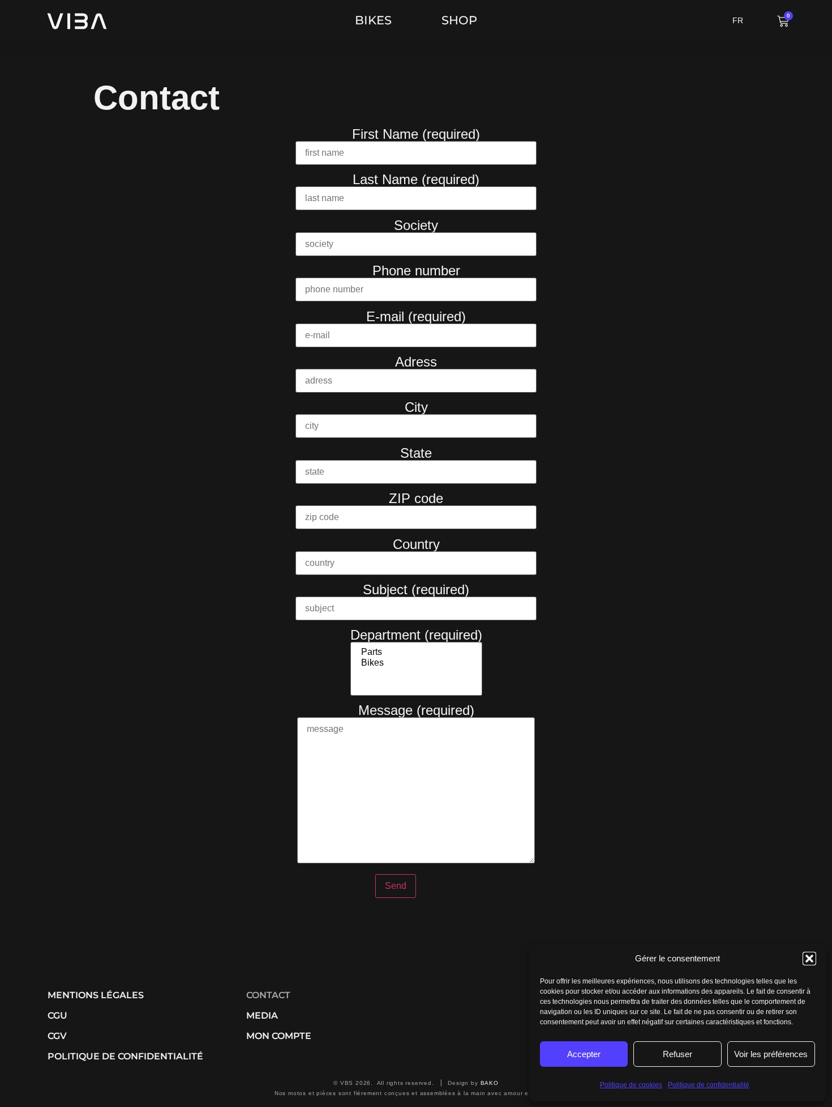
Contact (268, 995)
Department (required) (416, 635)
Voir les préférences (771, 1054)
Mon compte (278, 1036)
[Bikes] (416, 663)
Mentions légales (96, 995)
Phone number (416, 271)
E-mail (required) (416, 317)
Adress (416, 362)
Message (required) (416, 711)
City (416, 408)
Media (262, 1015)
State (416, 453)
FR (737, 20)
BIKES (373, 20)
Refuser (677, 1054)
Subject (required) (416, 590)
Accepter (584, 1054)
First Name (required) (416, 134)
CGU (57, 1015)
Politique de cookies (631, 1085)
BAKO (490, 1083)
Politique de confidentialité (708, 1085)
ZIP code (416, 499)
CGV (57, 1036)
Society (416, 226)
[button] (809, 958)
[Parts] (416, 652)
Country (416, 545)
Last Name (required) (416, 180)
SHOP (459, 20)
